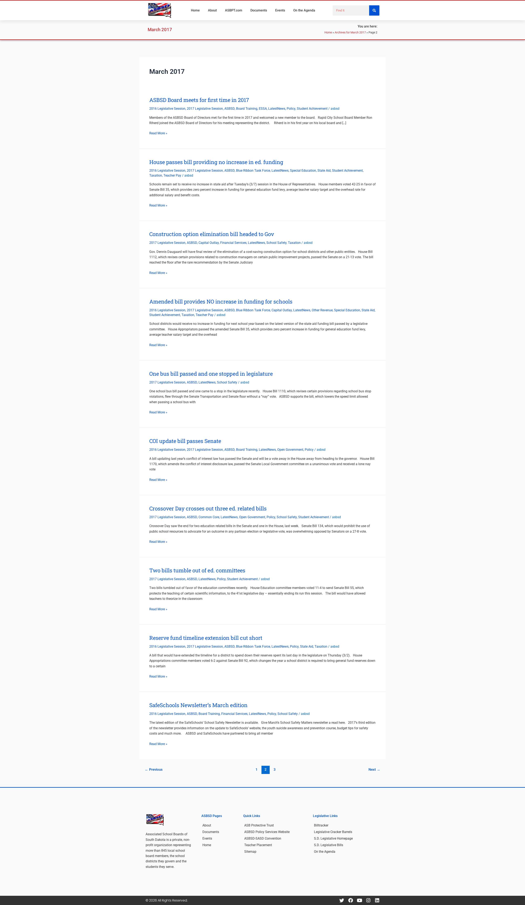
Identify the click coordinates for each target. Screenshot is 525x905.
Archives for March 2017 (350, 32)
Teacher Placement (258, 845)
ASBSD (229, 109)
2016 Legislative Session (167, 109)
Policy (291, 109)
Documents (258, 10)
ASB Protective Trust (259, 825)
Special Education (303, 170)
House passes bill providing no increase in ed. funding (216, 162)
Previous (154, 769)
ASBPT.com (233, 10)
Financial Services (233, 243)
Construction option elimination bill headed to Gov (211, 234)
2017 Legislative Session (205, 109)
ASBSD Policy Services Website (267, 832)
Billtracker (321, 825)
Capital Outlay (209, 243)
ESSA (263, 109)
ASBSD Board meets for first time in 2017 (199, 99)
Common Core (209, 517)
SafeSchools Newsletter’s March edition (198, 705)
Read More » (158, 133)
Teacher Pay (172, 175)
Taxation (155, 175)
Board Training (246, 109)
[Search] (374, 10)
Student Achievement (312, 109)
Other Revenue (322, 310)
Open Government (290, 450)
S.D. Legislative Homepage (333, 838)
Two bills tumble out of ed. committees (197, 570)
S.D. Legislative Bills (328, 845)
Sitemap (250, 852)
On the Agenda (304, 10)
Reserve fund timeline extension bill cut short (205, 637)
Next (374, 769)
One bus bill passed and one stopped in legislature (211, 373)
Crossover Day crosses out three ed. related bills (208, 508)
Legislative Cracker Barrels (333, 832)
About (212, 10)
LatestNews (276, 109)
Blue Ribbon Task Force (253, 170)
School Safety (276, 243)
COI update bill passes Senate (185, 440)
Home (195, 10)
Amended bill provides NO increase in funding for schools (220, 301)
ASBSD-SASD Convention (262, 838)
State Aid (324, 170)
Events (280, 10)
